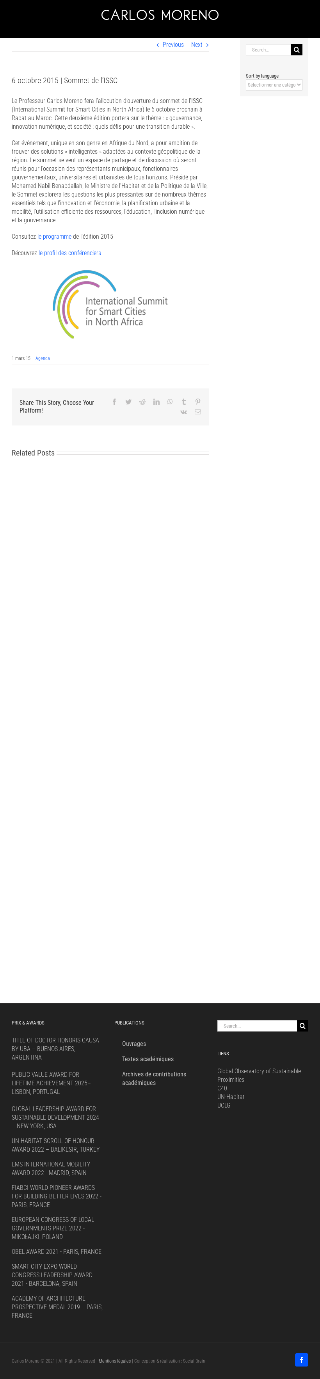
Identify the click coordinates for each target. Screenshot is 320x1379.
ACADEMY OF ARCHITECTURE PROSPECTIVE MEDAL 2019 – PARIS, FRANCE (57, 1307)
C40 (222, 1088)
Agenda (43, 358)
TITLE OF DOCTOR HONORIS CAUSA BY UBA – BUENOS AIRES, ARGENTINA (55, 1049)
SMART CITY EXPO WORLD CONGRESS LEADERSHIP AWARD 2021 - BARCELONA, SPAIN (52, 1275)
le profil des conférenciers (70, 253)
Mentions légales (115, 1361)
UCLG (224, 1105)
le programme (54, 236)
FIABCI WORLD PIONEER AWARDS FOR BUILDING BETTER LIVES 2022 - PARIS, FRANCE (56, 1196)
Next (197, 44)
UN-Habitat (231, 1097)
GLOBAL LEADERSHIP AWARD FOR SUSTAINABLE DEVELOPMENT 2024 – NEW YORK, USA (55, 1117)
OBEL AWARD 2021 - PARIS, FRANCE (56, 1251)
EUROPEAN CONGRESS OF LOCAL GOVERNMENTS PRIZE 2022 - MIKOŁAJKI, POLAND (53, 1228)
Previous (173, 44)
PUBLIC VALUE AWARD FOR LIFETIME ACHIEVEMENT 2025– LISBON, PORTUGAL (51, 1083)
